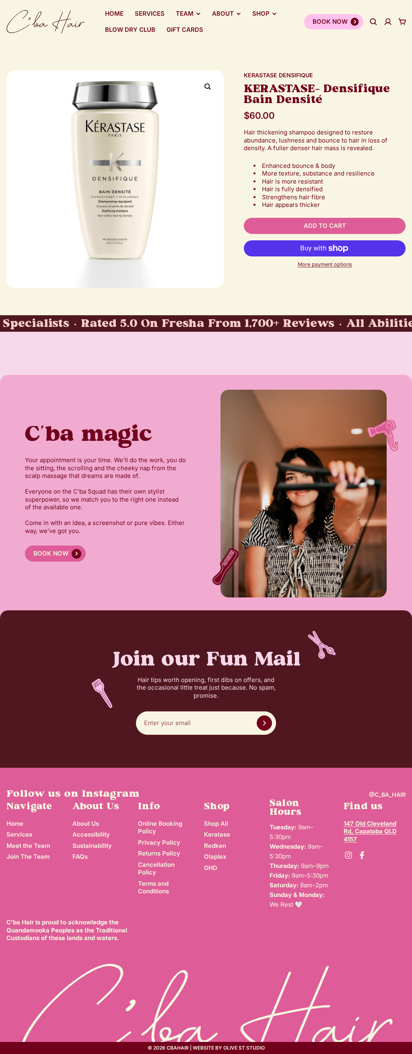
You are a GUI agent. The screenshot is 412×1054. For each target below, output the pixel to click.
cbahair (178, 1048)
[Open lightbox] (208, 87)
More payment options (325, 264)
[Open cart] (402, 21)
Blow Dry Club (130, 29)
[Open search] (373, 21)
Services (150, 13)
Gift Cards (185, 29)
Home (114, 13)
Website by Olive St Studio (229, 1048)
